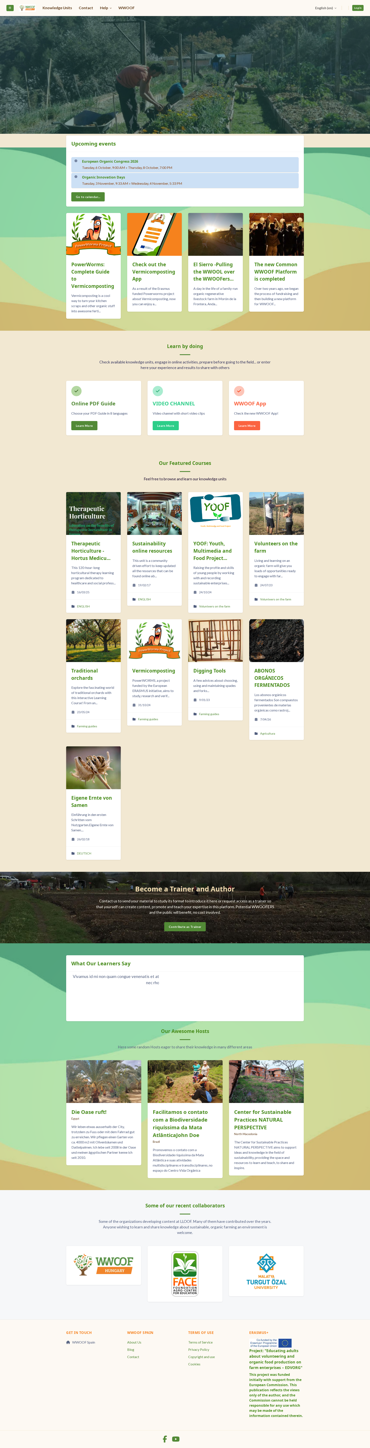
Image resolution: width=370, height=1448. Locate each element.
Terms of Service (200, 1342)
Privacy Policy (198, 1349)
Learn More (84, 425)
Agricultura (267, 733)
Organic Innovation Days (103, 177)
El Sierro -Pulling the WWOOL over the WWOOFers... (153, 271)
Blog (130, 1349)
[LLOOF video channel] (176, 1440)
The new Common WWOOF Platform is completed (214, 271)
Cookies (194, 1364)
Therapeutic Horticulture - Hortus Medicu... (90, 550)
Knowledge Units (57, 8)
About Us (134, 1342)
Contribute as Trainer (185, 927)
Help (104, 8)
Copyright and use (201, 1357)
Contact (86, 8)
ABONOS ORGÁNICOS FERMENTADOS (272, 677)
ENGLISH (83, 606)
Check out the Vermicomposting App (92, 271)
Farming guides (87, 726)
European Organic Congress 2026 (110, 161)
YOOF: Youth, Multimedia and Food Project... (212, 550)
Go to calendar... (88, 197)
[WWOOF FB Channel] (165, 1440)
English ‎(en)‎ (324, 8)
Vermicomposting (153, 670)
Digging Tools (209, 670)
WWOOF (126, 8)
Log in (358, 7)
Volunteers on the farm (214, 606)
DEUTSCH (84, 853)
